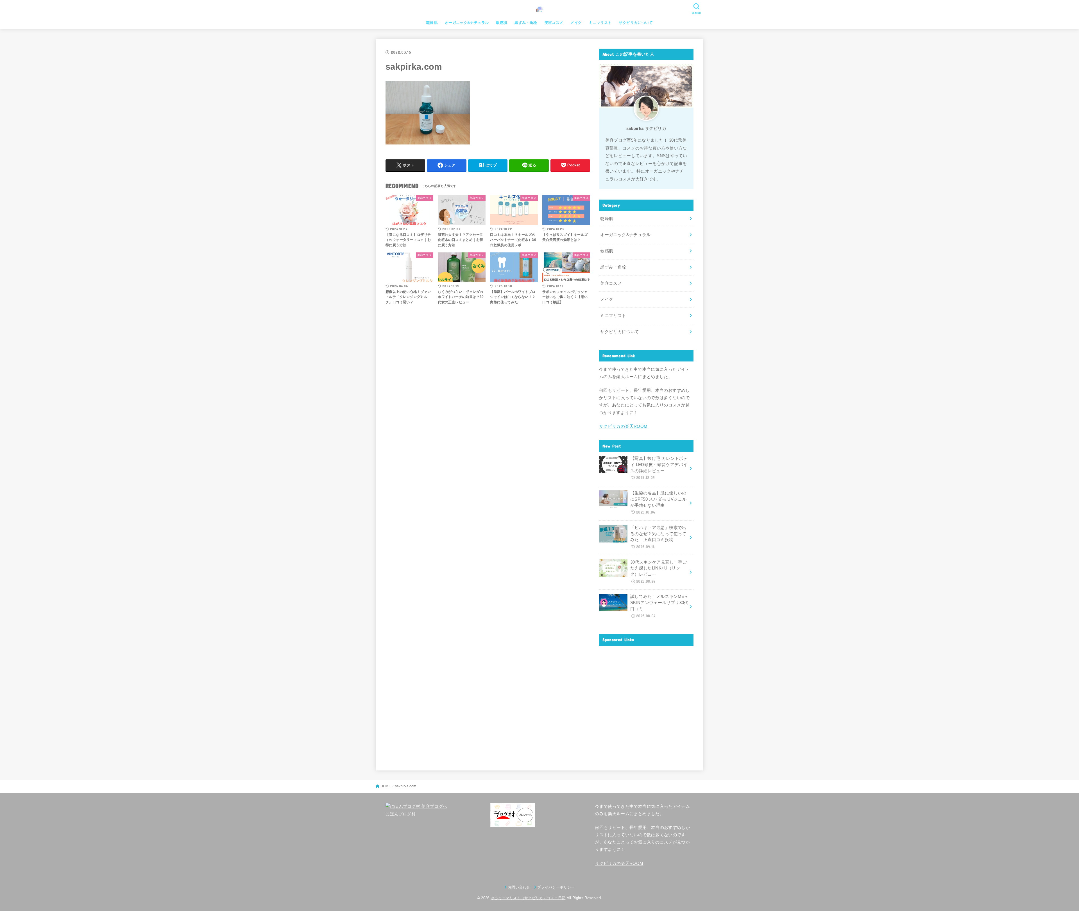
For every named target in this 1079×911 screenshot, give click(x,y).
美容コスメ (554, 23)
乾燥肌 (432, 23)
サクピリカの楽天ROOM (623, 426)
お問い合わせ (519, 887)
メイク (576, 23)
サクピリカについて (636, 23)
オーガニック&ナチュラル (467, 23)
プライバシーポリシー (556, 887)
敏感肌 (501, 23)
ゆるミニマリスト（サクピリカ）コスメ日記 (528, 898)
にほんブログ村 (401, 814)
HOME (385, 786)
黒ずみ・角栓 (525, 23)
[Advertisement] (646, 703)
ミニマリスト (600, 23)
